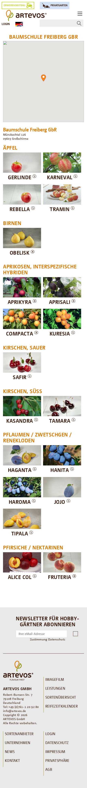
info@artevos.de (14, 711)
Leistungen (55, 688)
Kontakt (12, 760)
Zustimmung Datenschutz (47, 639)
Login (6, 24)
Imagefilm (54, 679)
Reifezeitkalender (61, 706)
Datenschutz (57, 742)
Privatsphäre (57, 760)
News (10, 751)
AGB (48, 769)
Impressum (55, 751)
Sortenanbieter (19, 733)
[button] (43, 78)
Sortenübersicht (60, 697)
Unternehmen (17, 742)
